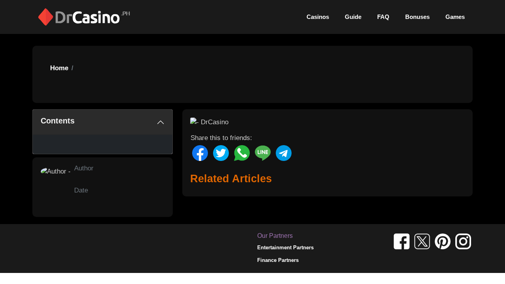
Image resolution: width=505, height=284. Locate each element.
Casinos (318, 16)
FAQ (383, 16)
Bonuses (417, 16)
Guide (353, 16)
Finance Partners (278, 260)
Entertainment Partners (285, 247)
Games (455, 16)
